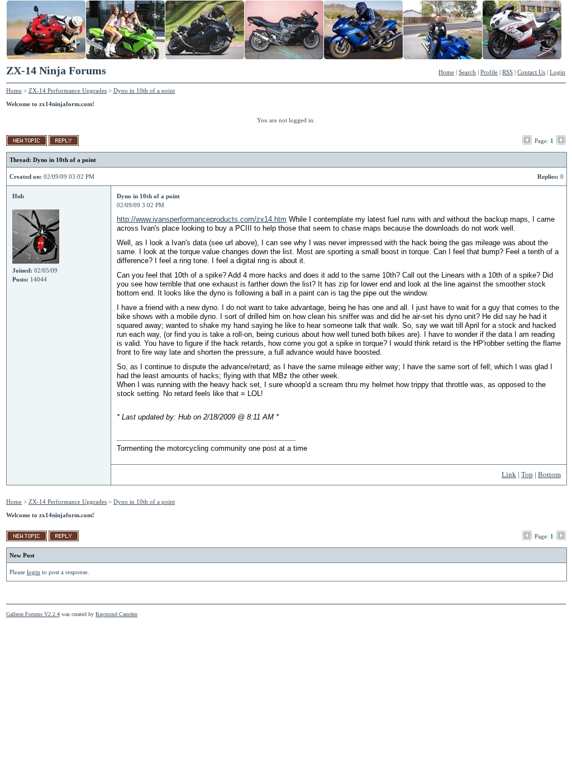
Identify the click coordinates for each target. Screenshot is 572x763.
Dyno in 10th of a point (144, 90)
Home (446, 72)
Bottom (549, 474)
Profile (489, 72)
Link (509, 474)
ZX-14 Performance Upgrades (67, 90)
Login (557, 72)
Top (527, 474)
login (33, 572)
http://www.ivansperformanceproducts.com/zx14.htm (202, 219)
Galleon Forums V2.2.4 (33, 614)
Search (467, 72)
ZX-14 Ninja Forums (56, 70)
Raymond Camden (116, 614)
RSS (507, 72)
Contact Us (531, 72)
